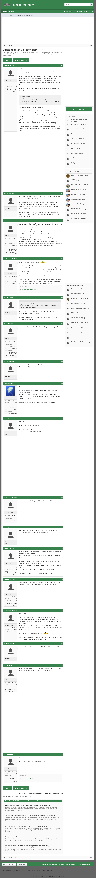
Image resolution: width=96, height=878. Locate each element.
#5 (62, 297)
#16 (62, 665)
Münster (14, 91)
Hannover (14, 283)
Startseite (45, 864)
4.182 (15, 240)
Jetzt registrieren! (78, 109)
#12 (62, 548)
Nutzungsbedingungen (71, 864)
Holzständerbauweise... (78, 129)
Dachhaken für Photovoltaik (80, 289)
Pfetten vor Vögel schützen (80, 298)
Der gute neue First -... (78, 327)
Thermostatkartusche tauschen (81, 134)
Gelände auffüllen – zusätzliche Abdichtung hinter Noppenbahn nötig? (27, 846)
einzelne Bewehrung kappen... (80, 204)
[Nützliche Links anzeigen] (91, 45)
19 (16, 84)
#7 (62, 361)
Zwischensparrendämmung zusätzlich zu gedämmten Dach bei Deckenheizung (30, 816)
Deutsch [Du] (21, 864)
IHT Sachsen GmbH (77, 153)
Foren (5, 11)
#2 (62, 193)
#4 (62, 258)
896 (16, 773)
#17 (62, 754)
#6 (62, 323)
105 (16, 402)
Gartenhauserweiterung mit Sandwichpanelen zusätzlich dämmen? (26, 826)
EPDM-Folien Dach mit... (79, 313)
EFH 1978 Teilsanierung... (79, 209)
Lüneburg (14, 245)
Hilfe (50, 864)
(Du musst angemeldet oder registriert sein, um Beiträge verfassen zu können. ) (41, 793)
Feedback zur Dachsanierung (80, 342)
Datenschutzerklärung (85, 864)
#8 (62, 383)
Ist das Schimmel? (77, 148)
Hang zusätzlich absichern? (13, 837)
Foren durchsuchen (8, 15)
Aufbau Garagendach (78, 158)
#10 (62, 497)
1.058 (15, 684)
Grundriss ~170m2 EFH (78, 124)
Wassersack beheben (78, 303)
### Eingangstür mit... (78, 180)
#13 (62, 579)
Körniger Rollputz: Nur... (79, 143)
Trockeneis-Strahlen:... (78, 139)
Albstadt (15, 781)
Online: (67, 11)
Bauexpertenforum (8, 864)
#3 (62, 221)
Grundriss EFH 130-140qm (79, 185)
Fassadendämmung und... (79, 189)
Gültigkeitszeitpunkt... (78, 163)
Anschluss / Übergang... (78, 318)
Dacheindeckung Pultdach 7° (80, 308)
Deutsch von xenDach (43, 870)
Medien (11, 11)
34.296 (15, 278)
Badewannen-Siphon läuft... (80, 175)
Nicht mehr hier (13, 691)
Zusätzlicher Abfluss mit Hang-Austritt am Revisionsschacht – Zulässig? (27, 805)
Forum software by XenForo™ (17, 870)
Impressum (61, 864)
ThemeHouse (17, 872)
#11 (62, 527)
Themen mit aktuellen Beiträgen (24, 15)
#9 (62, 418)
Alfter (15, 409)
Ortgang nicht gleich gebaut (80, 322)
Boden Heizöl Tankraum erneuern (79, 120)
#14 (62, 610)
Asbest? (73, 337)
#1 (62, 65)
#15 (62, 643)
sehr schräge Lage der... (78, 332)
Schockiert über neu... (78, 294)
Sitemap (54, 864)
